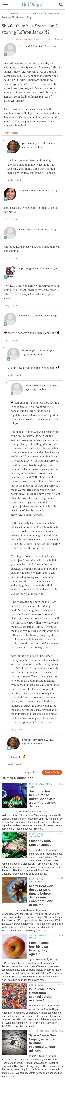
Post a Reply (52, 772)
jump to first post (33, 772)
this (40, 147)
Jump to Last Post (24, 39)
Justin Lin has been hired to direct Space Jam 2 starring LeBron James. (42, 799)
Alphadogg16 (26, 268)
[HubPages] (32, 5)
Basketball (36, 985)
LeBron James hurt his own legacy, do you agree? (40, 948)
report (15, 133)
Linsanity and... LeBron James (40, 842)
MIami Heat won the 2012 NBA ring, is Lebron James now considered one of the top (41, 895)
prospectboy (29, 143)
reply (7, 133)
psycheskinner (27, 190)
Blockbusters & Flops (43, 1031)
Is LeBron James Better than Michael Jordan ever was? (42, 994)
